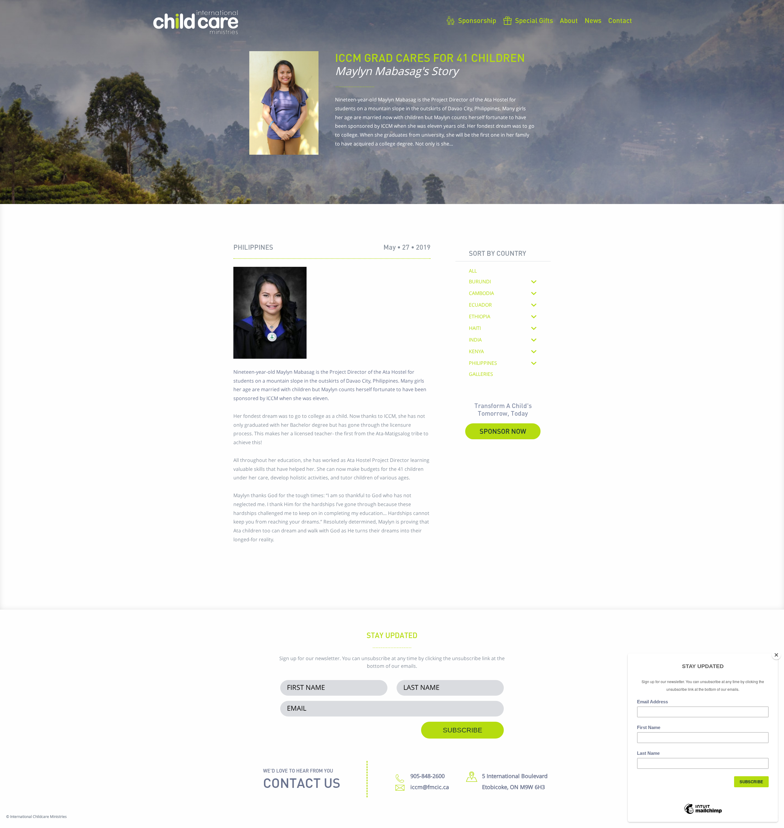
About (569, 20)
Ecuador (480, 305)
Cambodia (481, 293)
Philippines (483, 363)
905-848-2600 (427, 776)
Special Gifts (534, 20)
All (473, 271)
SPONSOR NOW (503, 431)
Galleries (481, 374)
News (593, 20)
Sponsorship (477, 20)
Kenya (476, 351)
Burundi (480, 281)
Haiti (475, 328)
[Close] (776, 655)
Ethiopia (479, 316)
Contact (620, 20)
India (475, 340)
